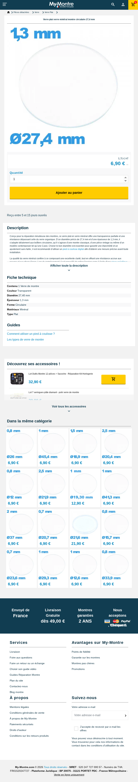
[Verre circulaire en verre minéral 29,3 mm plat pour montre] (53, 564)
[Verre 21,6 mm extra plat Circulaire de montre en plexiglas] (85, 524)
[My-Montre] (61, 5)
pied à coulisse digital (73, 249)
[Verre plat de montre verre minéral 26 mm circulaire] (21, 443)
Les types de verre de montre (25, 339)
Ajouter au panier (69, 192)
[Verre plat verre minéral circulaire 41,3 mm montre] (116, 483)
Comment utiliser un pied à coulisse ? (31, 333)
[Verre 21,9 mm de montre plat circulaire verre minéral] (53, 483)
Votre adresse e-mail (83, 707)
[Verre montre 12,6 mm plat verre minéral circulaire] (85, 564)
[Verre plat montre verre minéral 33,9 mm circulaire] (116, 564)
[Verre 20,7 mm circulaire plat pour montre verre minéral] (53, 524)
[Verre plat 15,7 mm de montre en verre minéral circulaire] (116, 524)
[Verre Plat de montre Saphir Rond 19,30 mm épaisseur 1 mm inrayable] (85, 483)
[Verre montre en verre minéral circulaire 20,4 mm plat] (116, 443)
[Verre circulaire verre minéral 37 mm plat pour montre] (21, 524)
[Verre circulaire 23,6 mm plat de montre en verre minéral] (21, 564)
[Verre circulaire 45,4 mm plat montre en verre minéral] (53, 443)
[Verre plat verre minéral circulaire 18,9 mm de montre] (85, 443)
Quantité (16, 172)
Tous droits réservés (55, 767)
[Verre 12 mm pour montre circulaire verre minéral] (21, 483)
